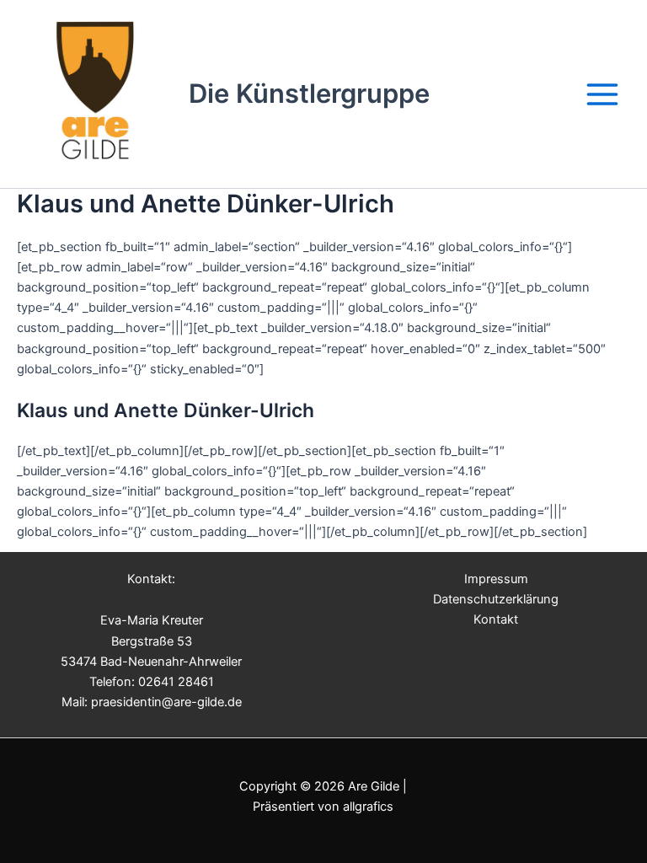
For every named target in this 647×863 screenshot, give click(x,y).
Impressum (496, 579)
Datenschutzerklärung (496, 599)
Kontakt (495, 619)
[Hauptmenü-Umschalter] (602, 94)
